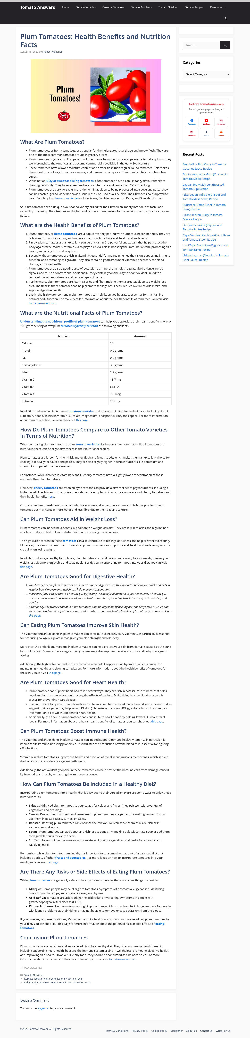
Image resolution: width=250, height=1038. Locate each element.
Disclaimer (176, 1030)
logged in (43, 1008)
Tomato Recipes (194, 7)
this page (82, 420)
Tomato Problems (141, 7)
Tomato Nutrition (168, 7)
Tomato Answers (37, 7)
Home (65, 7)
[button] (225, 18)
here (51, 496)
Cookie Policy (159, 1030)
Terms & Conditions (117, 1030)
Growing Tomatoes (113, 7)
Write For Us (223, 1030)
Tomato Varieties (86, 7)
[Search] (225, 45)
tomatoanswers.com (42, 303)
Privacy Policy (140, 1030)
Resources (216, 7)
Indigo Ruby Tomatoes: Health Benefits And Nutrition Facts (57, 982)
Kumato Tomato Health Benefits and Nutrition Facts (53, 978)
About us (191, 1030)
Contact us (206, 1030)
